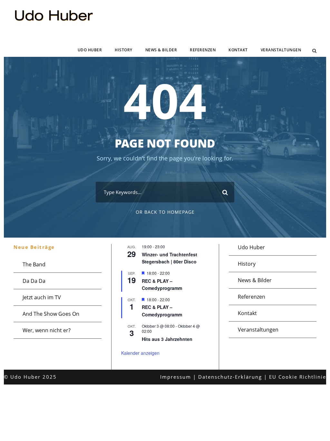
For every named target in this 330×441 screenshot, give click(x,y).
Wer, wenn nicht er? (47, 330)
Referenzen (203, 50)
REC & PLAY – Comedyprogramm (162, 285)
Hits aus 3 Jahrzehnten (167, 339)
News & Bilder (161, 50)
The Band (34, 264)
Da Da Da (34, 280)
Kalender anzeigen (140, 353)
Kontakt (238, 50)
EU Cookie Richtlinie (297, 377)
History (123, 50)
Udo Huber (90, 50)
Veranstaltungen (281, 50)
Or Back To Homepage (165, 212)
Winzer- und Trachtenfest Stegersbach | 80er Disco (169, 258)
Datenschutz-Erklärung (230, 377)
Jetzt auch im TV (42, 297)
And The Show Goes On (51, 313)
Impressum (175, 377)
